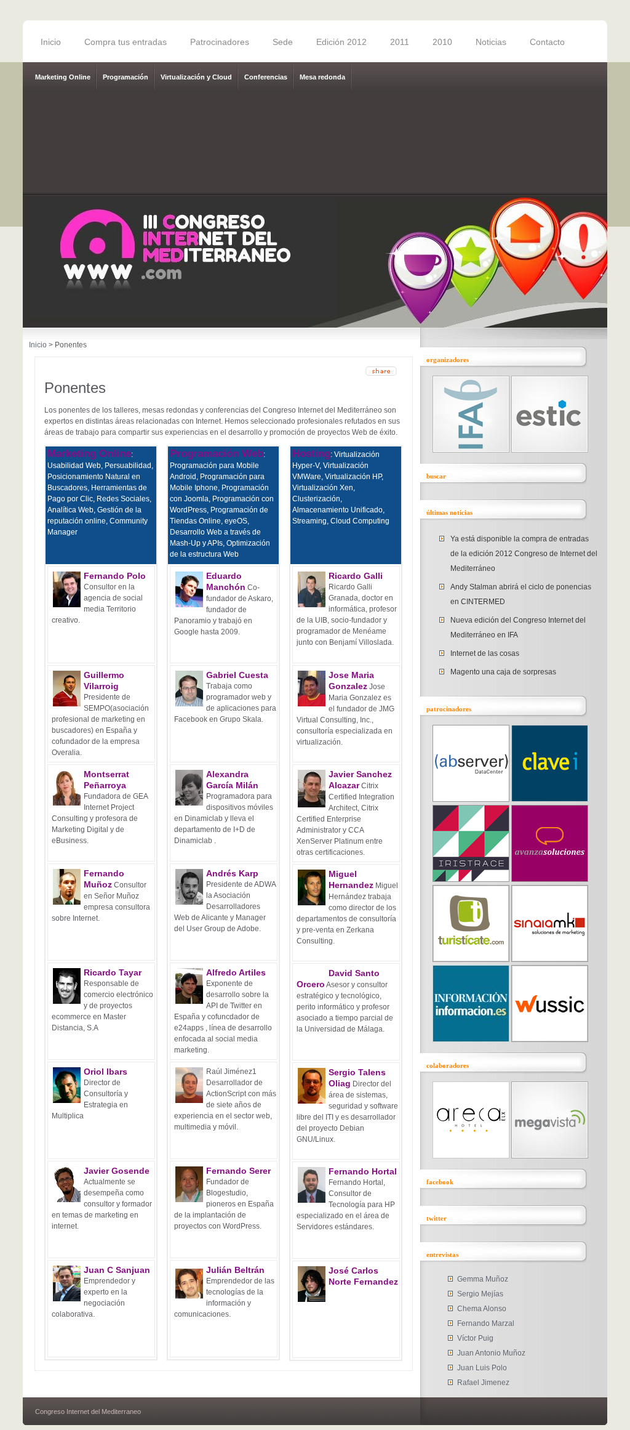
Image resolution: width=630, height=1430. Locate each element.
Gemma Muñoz (482, 1279)
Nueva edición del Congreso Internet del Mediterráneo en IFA (518, 627)
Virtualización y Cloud (196, 77)
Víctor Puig (475, 1338)
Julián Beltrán (235, 1270)
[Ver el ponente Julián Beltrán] (189, 1299)
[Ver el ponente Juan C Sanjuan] (67, 1299)
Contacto (547, 42)
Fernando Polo (115, 576)
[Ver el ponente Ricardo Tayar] (67, 1001)
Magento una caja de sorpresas (503, 672)
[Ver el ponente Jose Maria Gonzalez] (311, 704)
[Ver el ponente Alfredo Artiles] (189, 1001)
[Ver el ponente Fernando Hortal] (311, 1200)
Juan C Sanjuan (117, 1270)
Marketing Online (62, 77)
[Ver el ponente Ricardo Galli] (311, 604)
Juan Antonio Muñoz (491, 1353)
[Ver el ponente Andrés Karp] (189, 902)
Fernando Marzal (485, 1323)
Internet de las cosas (484, 653)
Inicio (51, 42)
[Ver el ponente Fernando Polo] (67, 604)
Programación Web (216, 453)
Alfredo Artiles (236, 972)
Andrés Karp (232, 873)
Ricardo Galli (356, 576)
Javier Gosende (117, 1171)
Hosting (311, 453)
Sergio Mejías (480, 1294)
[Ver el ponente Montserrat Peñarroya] (67, 803)
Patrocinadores (219, 42)
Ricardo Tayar (113, 972)
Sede (283, 42)
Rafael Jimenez (483, 1382)
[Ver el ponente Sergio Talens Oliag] (311, 1101)
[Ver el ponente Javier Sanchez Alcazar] (311, 805)
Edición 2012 (341, 42)
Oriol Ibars (105, 1072)
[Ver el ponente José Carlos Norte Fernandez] (311, 1299)
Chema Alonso (481, 1308)
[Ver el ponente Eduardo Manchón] (189, 604)
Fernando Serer (238, 1171)
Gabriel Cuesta (237, 675)
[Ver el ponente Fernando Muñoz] (67, 902)
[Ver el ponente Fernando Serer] (189, 1199)
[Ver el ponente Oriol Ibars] (67, 1100)
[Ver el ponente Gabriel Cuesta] (189, 704)
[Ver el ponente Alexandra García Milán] (189, 803)
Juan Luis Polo (482, 1367)
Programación (125, 77)
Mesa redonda (322, 77)
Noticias (491, 42)
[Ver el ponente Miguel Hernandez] (311, 903)
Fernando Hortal (363, 1171)
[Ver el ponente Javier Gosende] (67, 1199)
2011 (399, 42)
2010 (442, 42)
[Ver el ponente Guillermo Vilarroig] (67, 704)
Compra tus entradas (125, 42)
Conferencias (265, 77)
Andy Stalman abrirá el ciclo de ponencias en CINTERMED (520, 594)
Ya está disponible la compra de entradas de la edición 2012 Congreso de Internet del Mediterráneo (523, 554)
